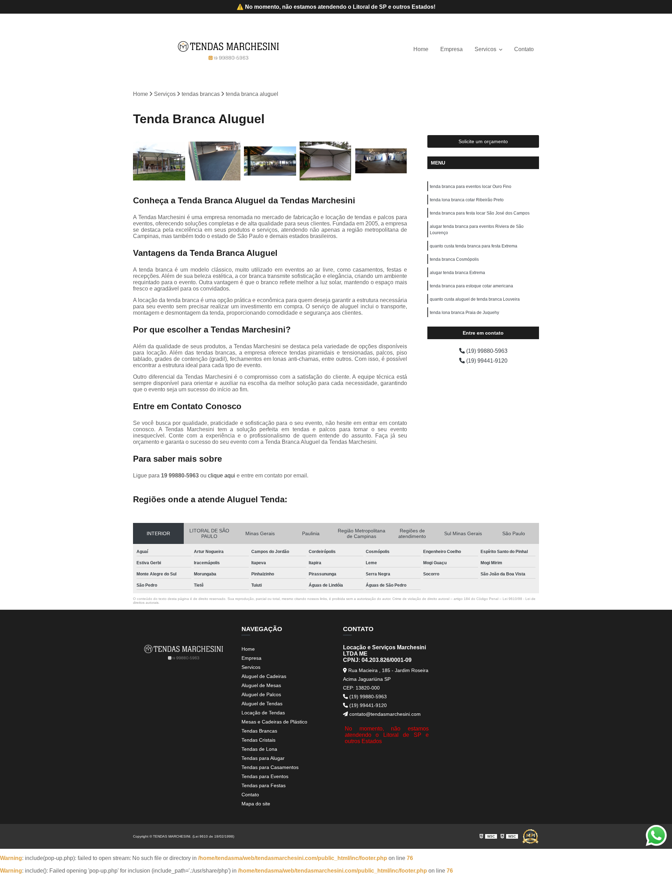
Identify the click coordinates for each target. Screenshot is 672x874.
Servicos (486, 49)
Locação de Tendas (263, 712)
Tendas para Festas (263, 785)
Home (420, 49)
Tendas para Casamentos (270, 767)
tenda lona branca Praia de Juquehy (464, 312)
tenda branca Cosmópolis (454, 259)
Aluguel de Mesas (261, 685)
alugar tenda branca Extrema (457, 272)
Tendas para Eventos (264, 776)
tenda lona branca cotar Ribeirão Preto (467, 199)
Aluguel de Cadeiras (263, 676)
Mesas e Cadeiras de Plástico (274, 722)
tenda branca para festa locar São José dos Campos (480, 213)
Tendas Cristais (258, 740)
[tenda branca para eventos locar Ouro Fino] (159, 161)
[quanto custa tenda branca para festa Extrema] (381, 161)
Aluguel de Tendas (261, 703)
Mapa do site (255, 803)
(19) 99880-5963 (486, 351)
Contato (524, 49)
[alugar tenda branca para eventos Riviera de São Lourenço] (326, 161)
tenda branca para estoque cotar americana (471, 286)
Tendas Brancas (259, 731)
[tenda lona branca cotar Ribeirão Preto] (215, 161)
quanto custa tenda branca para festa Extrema (473, 246)
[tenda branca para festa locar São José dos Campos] (270, 161)
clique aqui (221, 475)
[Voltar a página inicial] (229, 49)
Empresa (451, 49)
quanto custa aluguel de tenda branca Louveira (475, 299)
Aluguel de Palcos (261, 694)
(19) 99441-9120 (486, 361)
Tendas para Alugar (263, 758)
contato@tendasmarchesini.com (384, 714)
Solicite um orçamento (483, 141)
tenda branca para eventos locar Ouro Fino (470, 186)
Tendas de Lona (259, 749)
